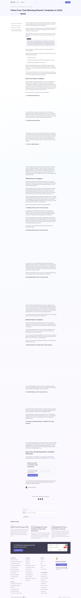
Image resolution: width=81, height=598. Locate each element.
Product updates (43, 565)
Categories (22, 2)
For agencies (12, 587)
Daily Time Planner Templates (16, 23)
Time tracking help (43, 569)
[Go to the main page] (12, 2)
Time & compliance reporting (14, 563)
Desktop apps (28, 563)
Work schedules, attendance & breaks (16, 561)
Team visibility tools (29, 569)
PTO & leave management (14, 569)
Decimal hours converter (44, 589)
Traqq (43, 41)
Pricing (42, 567)
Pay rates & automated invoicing (15, 565)
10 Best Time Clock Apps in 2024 (19, 527)
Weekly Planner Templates (16, 25)
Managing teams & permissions (30, 565)
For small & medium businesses (15, 585)
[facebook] (21, 14)
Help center (28, 557)
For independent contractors (14, 591)
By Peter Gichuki (17, 13)
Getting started (28, 559)
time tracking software (50, 458)
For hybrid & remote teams (14, 589)
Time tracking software (14, 559)
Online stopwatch (43, 583)
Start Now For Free (18, 550)
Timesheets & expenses (14, 567)
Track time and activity (32, 475)
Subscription (27, 580)
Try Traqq (67, 2)
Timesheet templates (44, 576)
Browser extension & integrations (31, 578)
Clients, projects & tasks (14, 576)
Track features (13, 557)
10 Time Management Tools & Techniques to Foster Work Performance (39, 528)
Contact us (42, 561)
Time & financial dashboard (14, 574)
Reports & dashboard (29, 576)
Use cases (12, 581)
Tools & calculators (44, 572)
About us (42, 559)
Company (42, 557)
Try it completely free (61, 564)
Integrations (12, 578)
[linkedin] (25, 14)
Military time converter (44, 585)
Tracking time (28, 561)
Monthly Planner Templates (16, 27)
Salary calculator (43, 591)
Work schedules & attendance (30, 567)
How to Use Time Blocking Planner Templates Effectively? (16, 30)
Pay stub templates (44, 587)
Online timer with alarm (44, 581)
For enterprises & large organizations (16, 583)
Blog (41, 563)
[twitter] (23, 14)
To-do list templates (44, 574)
